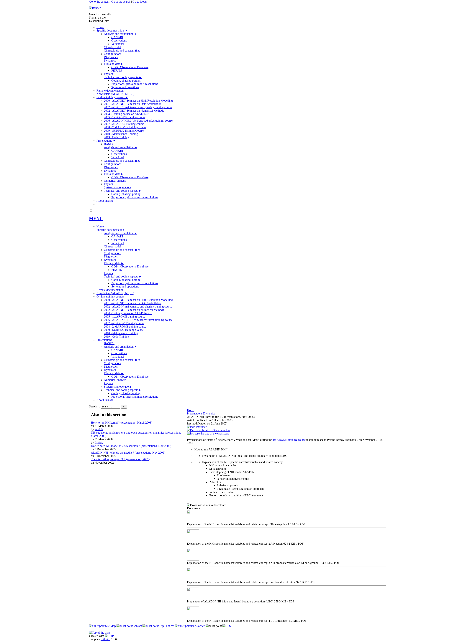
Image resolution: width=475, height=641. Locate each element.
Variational (117, 43)
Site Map (111, 625)
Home (100, 27)
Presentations (106, 140)
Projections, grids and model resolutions (134, 83)
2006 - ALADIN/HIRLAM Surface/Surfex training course (138, 120)
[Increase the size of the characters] (208, 433)
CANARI (117, 37)
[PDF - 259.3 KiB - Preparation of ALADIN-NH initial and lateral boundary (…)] (193, 598)
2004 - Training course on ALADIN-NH (128, 113)
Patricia (99, 429)
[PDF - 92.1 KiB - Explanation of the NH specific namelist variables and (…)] (193, 578)
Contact (137, 625)
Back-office (198, 625)
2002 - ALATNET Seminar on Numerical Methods (134, 110)
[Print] (197, 426)
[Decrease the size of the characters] (208, 430)
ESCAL (105, 639)
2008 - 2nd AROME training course (125, 127)
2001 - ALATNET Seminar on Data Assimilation (132, 103)
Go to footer (139, 1)
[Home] (95, 7)
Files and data (114, 63)
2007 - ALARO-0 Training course (124, 123)
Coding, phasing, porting (125, 80)
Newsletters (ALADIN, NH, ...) (115, 93)
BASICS (109, 144)
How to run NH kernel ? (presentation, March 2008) (121, 422)
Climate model (112, 47)
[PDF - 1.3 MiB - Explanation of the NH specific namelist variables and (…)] (193, 617)
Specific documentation (112, 30)
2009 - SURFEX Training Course (124, 130)
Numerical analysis (115, 180)
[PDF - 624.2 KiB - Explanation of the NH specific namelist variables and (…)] (193, 540)
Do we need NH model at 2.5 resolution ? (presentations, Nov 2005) (131, 445)
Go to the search (120, 1)
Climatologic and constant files (122, 50)
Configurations (112, 53)
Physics (108, 73)
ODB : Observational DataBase (129, 67)
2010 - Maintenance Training (121, 134)
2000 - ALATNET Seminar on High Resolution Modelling (138, 100)
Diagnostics (111, 57)
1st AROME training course (289, 439)
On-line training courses (112, 97)
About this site (104, 200)
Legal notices (167, 625)
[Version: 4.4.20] (109, 635)
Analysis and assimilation (120, 33)
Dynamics (110, 60)
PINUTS (116, 70)
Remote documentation (110, 90)
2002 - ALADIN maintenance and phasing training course (138, 107)
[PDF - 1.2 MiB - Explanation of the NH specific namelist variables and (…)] (193, 521)
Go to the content (99, 1)
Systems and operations (125, 87)
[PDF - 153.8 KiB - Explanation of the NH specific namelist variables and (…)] (193, 559)
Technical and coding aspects (123, 77)
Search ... (94, 406)
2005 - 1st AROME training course (124, 117)
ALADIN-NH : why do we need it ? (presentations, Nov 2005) (128, 452)
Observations (119, 40)
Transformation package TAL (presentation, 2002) (120, 459)
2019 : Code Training (116, 137)
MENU (96, 218)
